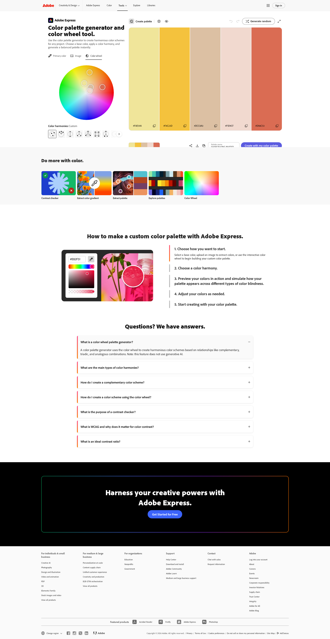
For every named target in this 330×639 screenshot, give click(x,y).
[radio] (52, 134)
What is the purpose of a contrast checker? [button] (108, 412)
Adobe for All (254, 606)
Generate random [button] (260, 21)
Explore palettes (157, 198)
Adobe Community (174, 569)
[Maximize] (279, 21)
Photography (46, 567)
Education (128, 559)
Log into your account (258, 559)
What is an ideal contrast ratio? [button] (100, 441)
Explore (136, 5)
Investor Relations (256, 587)
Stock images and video (51, 595)
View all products (48, 600)
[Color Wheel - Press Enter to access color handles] (86, 93)
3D (42, 586)
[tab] (57, 56)
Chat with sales (214, 559)
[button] (268, 5)
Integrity (252, 601)
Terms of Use (200, 633)
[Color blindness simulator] (166, 21)
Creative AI (46, 563)
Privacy (189, 633)
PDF (43, 581)
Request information (216, 564)
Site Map (271, 633)
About (251, 564)
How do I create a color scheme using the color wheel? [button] (116, 397)
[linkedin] (86, 633)
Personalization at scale (93, 563)
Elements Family (48, 590)
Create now (58, 183)
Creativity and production (93, 576)
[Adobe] (48, 5)
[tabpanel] (86, 100)
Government (129, 569)
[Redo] (238, 21)
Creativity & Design (68, 5)
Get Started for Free (165, 514)
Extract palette (120, 198)
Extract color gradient (88, 198)
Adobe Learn (171, 573)
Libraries (151, 5)
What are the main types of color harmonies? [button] (110, 367)
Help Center (171, 559)
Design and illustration (50, 572)
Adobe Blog (254, 610)
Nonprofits (128, 564)
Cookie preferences (216, 633)
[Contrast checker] (159, 21)
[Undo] (231, 21)
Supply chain (254, 592)
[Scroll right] (119, 134)
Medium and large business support (181, 578)
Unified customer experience (95, 572)
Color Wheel (190, 198)
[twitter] (80, 633)
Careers (252, 569)
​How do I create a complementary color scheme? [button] (112, 382)
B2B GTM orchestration (93, 581)
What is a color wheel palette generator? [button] (107, 342)
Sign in (278, 5)
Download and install (175, 564)
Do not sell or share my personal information (246, 633)
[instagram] (74, 633)
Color (109, 5)
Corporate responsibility (259, 582)
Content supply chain (92, 567)
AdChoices (284, 633)
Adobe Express (93, 5)
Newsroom (253, 578)
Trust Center (254, 596)
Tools (121, 5)
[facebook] (68, 633)
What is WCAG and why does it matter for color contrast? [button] (117, 427)
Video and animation (50, 576)
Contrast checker (49, 198)
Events (252, 573)
